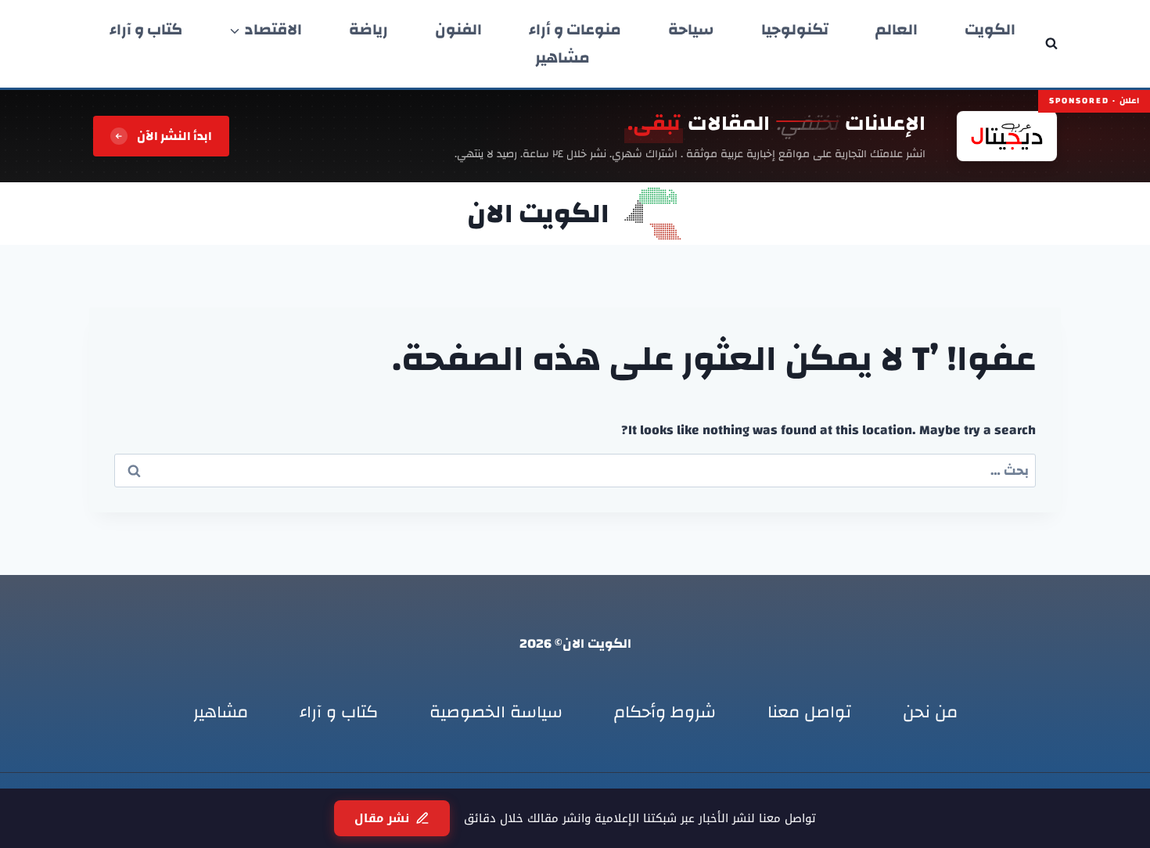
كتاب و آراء (146, 30)
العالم (896, 30)
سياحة (691, 30)
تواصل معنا (809, 711)
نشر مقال (381, 818)
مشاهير (562, 58)
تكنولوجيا (794, 30)
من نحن (930, 711)
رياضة (368, 30)
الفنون (458, 30)
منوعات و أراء (575, 30)
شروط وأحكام (665, 711)
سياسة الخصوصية (495, 711)
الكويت (990, 30)
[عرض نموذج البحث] (1051, 43)
